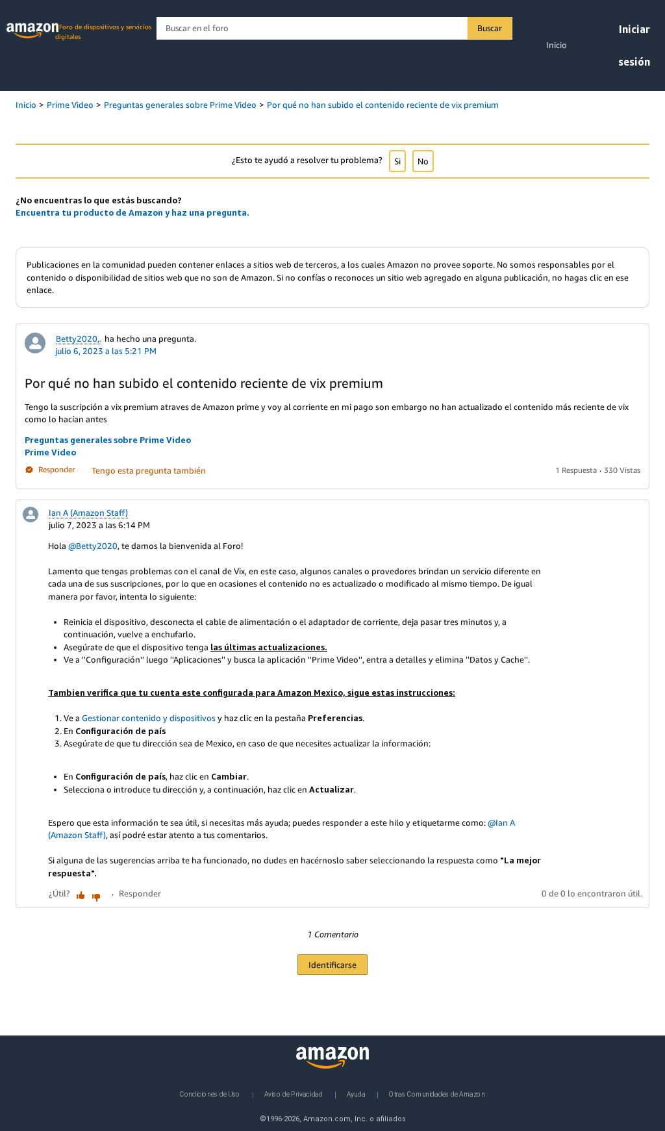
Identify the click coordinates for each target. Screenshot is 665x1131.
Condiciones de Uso (210, 1094)
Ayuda (356, 1094)
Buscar (489, 28)
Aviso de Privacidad (293, 1094)
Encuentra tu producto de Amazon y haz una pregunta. (132, 212)
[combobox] (334, 28)
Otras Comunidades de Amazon (436, 1094)
